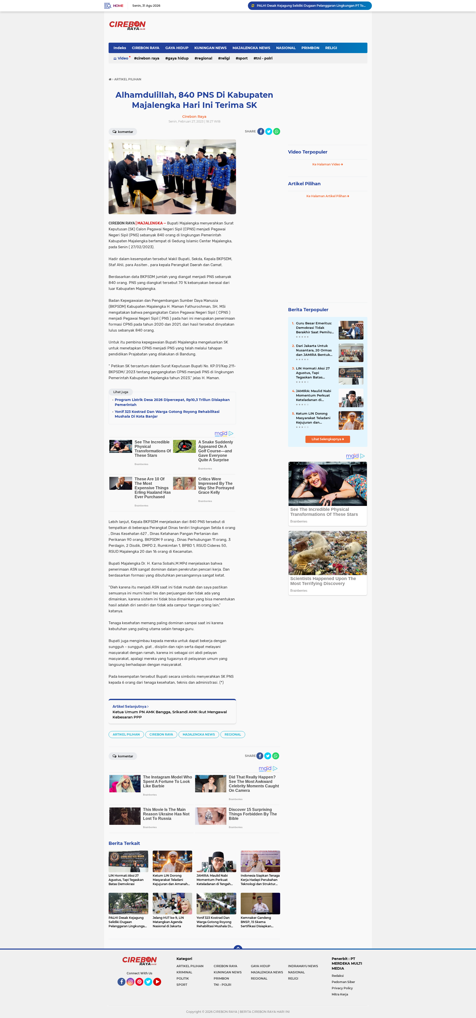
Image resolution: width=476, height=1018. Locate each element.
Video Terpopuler (307, 152)
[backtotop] (238, 949)
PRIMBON (310, 48)
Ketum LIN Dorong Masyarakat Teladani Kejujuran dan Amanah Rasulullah (313, 418)
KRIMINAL (184, 972)
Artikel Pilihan (304, 183)
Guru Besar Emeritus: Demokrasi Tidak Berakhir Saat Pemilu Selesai (314, 328)
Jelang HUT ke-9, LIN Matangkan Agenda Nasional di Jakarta (302, 5)
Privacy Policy (342, 988)
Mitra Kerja (340, 994)
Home (118, 5)
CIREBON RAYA (145, 48)
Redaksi (338, 976)
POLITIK (183, 978)
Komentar (125, 132)
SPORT (243, 58)
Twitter (150, 988)
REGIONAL (204, 58)
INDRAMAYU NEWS (303, 966)
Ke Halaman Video (326, 164)
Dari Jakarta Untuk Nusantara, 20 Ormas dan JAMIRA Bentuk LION (314, 350)
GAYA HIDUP (176, 48)
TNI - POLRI (264, 58)
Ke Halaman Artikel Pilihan (326, 196)
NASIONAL (286, 48)
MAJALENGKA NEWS (251, 48)
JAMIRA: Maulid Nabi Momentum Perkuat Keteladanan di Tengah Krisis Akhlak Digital (313, 395)
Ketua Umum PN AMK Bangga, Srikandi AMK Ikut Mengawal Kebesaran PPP (170, 714)
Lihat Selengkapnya (327, 439)
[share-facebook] (260, 131)
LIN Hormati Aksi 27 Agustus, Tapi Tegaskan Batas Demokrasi (313, 373)
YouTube (160, 988)
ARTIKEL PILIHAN (126, 734)
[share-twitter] (268, 131)
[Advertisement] (260, 213)
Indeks (120, 48)
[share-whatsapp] (276, 131)
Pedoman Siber (343, 982)
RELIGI (331, 48)
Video (123, 58)
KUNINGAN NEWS (210, 48)
